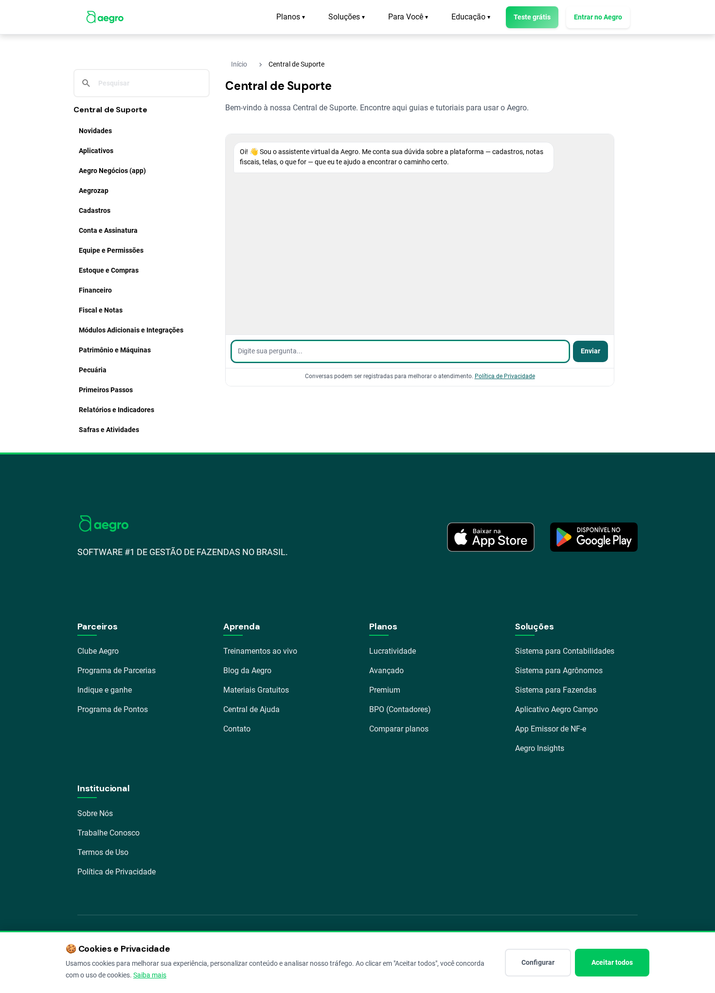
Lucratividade (392, 651)
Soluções (346, 16)
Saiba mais (149, 975)
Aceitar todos (612, 962)
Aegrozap (93, 190)
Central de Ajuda (251, 709)
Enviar (590, 351)
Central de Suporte (110, 110)
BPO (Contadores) (400, 709)
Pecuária (93, 370)
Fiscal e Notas (101, 310)
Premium (384, 690)
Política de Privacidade (505, 376)
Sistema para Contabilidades (564, 651)
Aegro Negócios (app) (112, 170)
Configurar (537, 962)
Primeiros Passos (106, 390)
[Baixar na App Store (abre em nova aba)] (491, 537)
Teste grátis (532, 17)
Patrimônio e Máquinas (115, 350)
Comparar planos (399, 728)
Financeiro (95, 290)
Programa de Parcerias (116, 670)
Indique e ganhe (104, 690)
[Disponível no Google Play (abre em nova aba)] (594, 537)
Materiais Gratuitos (256, 690)
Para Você (408, 16)
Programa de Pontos (112, 709)
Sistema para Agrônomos (559, 670)
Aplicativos (96, 151)
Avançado (386, 670)
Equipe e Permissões (111, 250)
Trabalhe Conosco (108, 832)
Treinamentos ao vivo (260, 651)
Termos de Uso (102, 852)
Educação (470, 16)
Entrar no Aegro (598, 17)
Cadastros (94, 210)
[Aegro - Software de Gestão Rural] (105, 17)
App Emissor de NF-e (550, 728)
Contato (236, 728)
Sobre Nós (95, 813)
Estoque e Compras (109, 270)
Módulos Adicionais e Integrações (131, 330)
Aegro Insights (539, 748)
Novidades (95, 131)
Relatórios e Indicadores (116, 410)
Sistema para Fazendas (555, 690)
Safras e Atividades (109, 430)
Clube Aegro (98, 651)
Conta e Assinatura (108, 230)
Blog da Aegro (247, 670)
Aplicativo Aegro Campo (556, 709)
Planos (290, 16)
